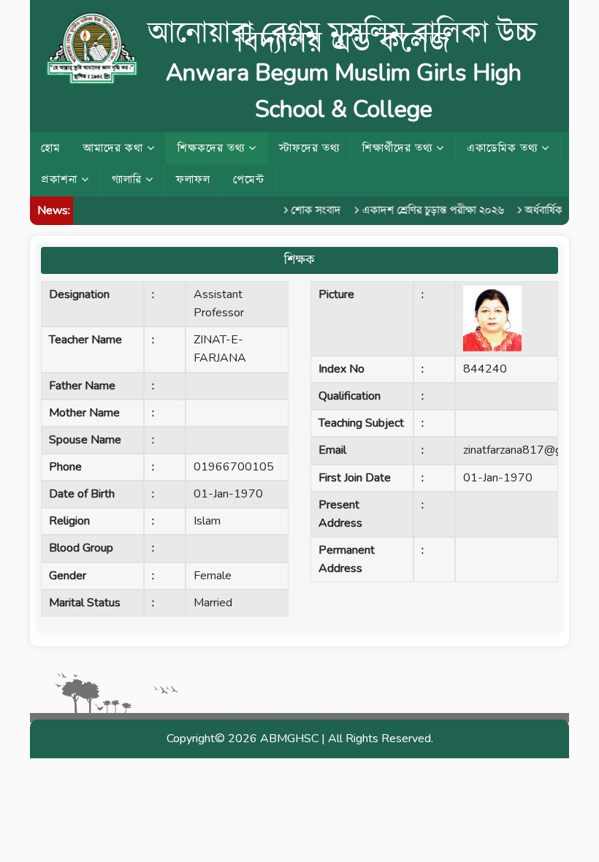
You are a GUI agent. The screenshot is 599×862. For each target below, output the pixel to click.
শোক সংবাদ (311, 210)
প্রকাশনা (61, 180)
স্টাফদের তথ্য (309, 148)
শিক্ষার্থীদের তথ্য (399, 148)
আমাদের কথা (115, 148)
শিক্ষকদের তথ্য (213, 148)
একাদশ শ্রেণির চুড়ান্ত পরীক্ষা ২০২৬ (428, 210)
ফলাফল (193, 180)
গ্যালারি (128, 180)
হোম (51, 148)
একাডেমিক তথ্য (504, 148)
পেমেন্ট (248, 180)
